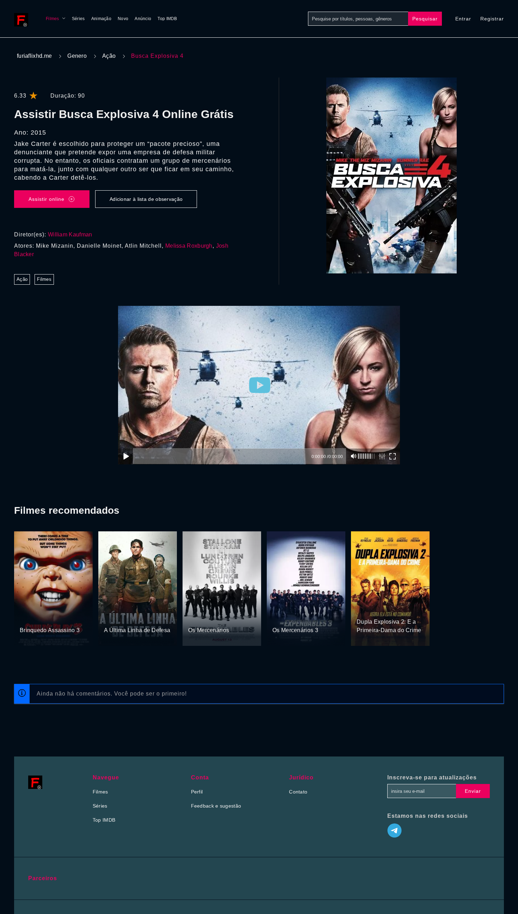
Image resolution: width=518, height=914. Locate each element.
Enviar (473, 791)
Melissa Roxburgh (188, 246)
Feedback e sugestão (216, 806)
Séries (78, 18)
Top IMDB (167, 18)
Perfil (197, 792)
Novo (123, 18)
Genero (77, 56)
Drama (112, 617)
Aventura (132, 617)
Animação (101, 18)
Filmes (52, 18)
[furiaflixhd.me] (23, 18)
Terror (27, 617)
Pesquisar (425, 18)
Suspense (47, 617)
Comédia (381, 608)
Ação (109, 56)
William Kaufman (70, 234)
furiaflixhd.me (34, 56)
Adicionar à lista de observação (146, 199)
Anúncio (143, 18)
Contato (298, 792)
